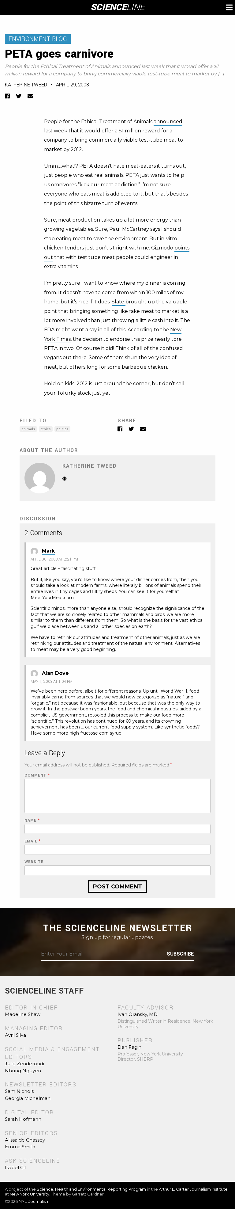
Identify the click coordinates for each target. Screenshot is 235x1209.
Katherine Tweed (26, 84)
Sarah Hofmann (23, 1119)
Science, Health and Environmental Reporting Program (91, 1189)
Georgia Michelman (27, 1098)
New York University (29, 1194)
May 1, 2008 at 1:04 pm (52, 681)
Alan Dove (55, 673)
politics (62, 429)
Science (118, 7)
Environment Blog (38, 39)
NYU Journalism (34, 1201)
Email (32, 841)
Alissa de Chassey (25, 1140)
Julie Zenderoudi (24, 1063)
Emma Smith (20, 1147)
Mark (48, 551)
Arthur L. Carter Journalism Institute (193, 1189)
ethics (46, 429)
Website (33, 862)
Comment (37, 775)
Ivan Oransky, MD (138, 1014)
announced (168, 121)
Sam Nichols (19, 1091)
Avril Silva (15, 1035)
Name (32, 820)
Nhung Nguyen (23, 1071)
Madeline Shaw (22, 1014)
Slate (118, 302)
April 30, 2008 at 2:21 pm (54, 559)
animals (28, 429)
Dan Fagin (129, 1047)
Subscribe (180, 954)
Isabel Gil (15, 1167)
